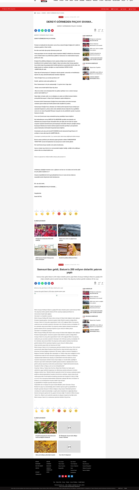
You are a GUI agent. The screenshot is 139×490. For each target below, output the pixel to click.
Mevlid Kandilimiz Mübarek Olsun (68, 257)
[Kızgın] (59, 211)
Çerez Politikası (73, 482)
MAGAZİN (48, 466)
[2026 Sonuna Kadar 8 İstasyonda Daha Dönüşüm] (45, 250)
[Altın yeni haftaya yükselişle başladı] (45, 447)
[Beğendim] (36, 211)
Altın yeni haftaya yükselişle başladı (45, 454)
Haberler (38, 13)
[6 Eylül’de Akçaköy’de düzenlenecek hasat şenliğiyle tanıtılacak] (45, 427)
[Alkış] (42, 211)
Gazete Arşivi (74, 470)
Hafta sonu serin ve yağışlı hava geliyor (68, 239)
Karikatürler (73, 472)
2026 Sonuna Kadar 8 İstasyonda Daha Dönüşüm (45, 258)
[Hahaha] (65, 211)
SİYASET (37, 472)
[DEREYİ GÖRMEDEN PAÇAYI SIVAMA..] (44, 35)
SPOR (47, 472)
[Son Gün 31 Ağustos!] (69, 447)
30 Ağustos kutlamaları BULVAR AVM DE (44, 239)
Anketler (84, 461)
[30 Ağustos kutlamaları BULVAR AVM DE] (45, 230)
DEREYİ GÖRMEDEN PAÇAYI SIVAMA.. (56, 13)
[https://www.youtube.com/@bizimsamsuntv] (66, 476)
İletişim (67, 482)
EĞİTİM (48, 461)
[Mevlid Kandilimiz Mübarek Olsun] (69, 250)
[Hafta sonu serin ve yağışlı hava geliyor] (69, 230)
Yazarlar (124, 9)
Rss (54, 482)
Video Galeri (106, 9)
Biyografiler (61, 468)
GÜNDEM (44, 13)
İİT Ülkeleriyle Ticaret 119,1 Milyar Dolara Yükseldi (68, 436)
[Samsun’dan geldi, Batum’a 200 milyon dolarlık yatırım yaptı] (48, 288)
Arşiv (72, 468)
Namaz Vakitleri (86, 470)
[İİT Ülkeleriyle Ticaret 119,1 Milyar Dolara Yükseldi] (69, 427)
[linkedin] (49, 30)
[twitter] (39, 30)
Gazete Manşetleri (87, 466)
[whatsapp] (42, 30)
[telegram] (45, 30)
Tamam (125, 488)
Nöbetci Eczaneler (87, 468)
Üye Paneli (133, 9)
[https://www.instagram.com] (63, 476)
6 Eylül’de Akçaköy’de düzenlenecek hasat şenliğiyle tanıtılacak (46, 436)
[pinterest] (52, 30)
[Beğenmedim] (53, 211)
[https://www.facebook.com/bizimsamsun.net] (59, 476)
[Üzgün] (76, 211)
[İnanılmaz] (70, 211)
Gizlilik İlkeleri (81, 482)
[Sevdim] (48, 211)
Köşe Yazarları (61, 466)
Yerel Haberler (74, 463)
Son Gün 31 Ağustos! (65, 455)
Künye (63, 482)
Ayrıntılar (120, 488)
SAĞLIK (37, 468)
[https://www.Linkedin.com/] (69, 476)
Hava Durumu (86, 463)
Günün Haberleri (74, 466)
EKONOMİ (37, 463)
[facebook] (35, 30)
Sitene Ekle (58, 482)
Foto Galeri (115, 9)
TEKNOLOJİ (38, 474)
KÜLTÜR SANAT (39, 466)
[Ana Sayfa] (35, 13)
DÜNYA (37, 461)
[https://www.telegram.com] (72, 476)
